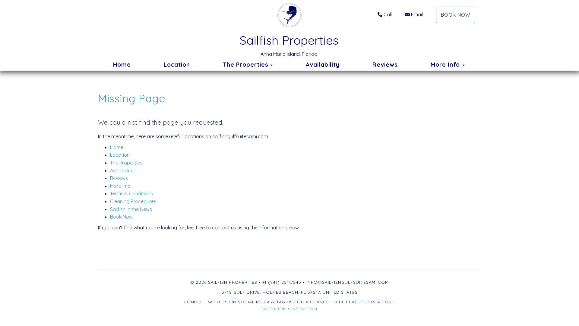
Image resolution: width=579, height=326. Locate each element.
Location (177, 64)
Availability (322, 64)
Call (388, 14)
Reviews (385, 64)
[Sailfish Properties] (289, 15)
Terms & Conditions (131, 193)
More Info (120, 186)
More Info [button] (446, 64)
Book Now (455, 15)
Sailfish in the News (131, 209)
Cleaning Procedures (133, 201)
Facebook (273, 309)
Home (122, 64)
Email (417, 14)
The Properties (245, 64)
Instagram (304, 309)
